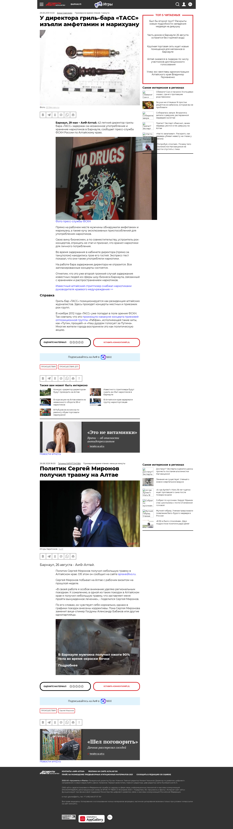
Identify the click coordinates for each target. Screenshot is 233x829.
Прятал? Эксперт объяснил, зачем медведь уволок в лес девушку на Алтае (173, 125)
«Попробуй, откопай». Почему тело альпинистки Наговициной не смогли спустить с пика (173, 146)
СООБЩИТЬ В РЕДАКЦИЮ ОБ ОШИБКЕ (153, 775)
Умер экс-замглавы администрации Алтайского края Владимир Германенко (168, 74)
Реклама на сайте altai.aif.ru (103, 771)
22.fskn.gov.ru (52, 107)
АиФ (61, 549)
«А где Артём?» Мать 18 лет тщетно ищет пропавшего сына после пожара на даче (173, 492)
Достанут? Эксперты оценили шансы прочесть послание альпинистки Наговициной (174, 471)
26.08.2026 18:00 (47, 463)
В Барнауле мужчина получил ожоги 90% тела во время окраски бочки (94, 657)
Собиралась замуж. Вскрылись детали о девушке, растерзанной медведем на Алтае (172, 115)
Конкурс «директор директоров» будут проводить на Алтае (69, 390)
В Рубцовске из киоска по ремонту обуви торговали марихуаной (66, 412)
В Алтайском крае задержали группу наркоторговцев (118, 400)
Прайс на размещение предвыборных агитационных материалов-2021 (97, 775)
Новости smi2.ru (50, 453)
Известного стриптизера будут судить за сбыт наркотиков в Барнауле (119, 392)
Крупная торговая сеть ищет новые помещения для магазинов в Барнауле (168, 49)
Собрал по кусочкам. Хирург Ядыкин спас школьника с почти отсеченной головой (174, 502)
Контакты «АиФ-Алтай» (73, 771)
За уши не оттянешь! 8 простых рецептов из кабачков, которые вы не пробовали (174, 105)
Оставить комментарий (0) (117, 342)
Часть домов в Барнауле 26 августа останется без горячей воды (167, 36)
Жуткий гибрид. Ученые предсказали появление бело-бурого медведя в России (174, 513)
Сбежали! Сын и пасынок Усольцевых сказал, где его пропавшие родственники (174, 94)
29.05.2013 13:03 (47, 13)
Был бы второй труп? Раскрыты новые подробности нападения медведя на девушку (168, 24)
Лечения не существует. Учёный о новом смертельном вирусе (172, 480)
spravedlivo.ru (127, 574)
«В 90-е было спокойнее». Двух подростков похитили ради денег (173, 522)
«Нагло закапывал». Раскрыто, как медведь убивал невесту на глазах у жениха (174, 136)
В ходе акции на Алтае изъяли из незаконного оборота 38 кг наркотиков (69, 402)
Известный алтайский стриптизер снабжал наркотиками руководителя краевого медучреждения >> (94, 288)
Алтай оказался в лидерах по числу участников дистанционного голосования (168, 62)
